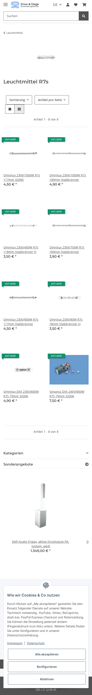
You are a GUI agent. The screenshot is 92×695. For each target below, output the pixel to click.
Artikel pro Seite (50, 100)
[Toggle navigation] (5, 2)
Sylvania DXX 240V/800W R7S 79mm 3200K (66, 394)
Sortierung (17, 100)
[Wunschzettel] (76, 4)
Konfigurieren (47, 666)
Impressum (14, 643)
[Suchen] (84, 16)
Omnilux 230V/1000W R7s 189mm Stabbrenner (67, 177)
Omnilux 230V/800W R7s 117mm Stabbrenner (20, 321)
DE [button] (55, 4)
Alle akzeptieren (47, 654)
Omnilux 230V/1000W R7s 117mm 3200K (21, 177)
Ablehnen (47, 679)
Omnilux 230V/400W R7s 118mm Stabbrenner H (20, 249)
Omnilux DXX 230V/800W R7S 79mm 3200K (21, 394)
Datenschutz (36, 643)
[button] (68, 4)
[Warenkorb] (84, 4)
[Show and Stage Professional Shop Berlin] (25, 5)
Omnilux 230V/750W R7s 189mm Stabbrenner (66, 249)
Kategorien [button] (13, 453)
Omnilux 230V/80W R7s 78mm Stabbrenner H (66, 321)
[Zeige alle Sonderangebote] (87, 464)
